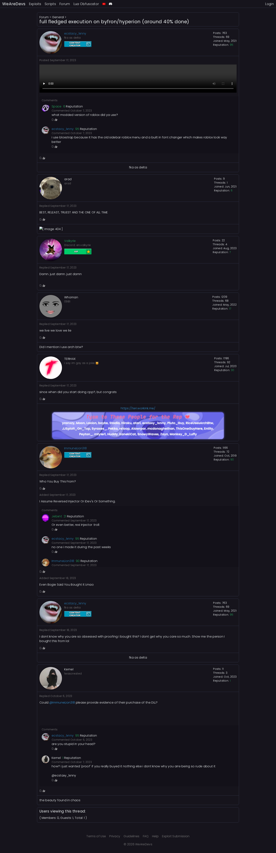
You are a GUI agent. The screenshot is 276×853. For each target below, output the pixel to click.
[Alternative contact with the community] (110, 3)
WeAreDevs (14, 4)
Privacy (114, 836)
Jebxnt (57, 516)
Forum (64, 4)
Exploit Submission (176, 836)
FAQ (146, 836)
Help (155, 836)
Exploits (35, 4)
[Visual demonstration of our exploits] (104, 3)
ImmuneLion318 (63, 561)
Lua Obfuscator (86, 4)
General (58, 17)
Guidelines (131, 836)
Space (57, 106)
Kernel (56, 758)
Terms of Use (96, 836)
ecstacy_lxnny (63, 129)
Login (269, 4)
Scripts (50, 4)
